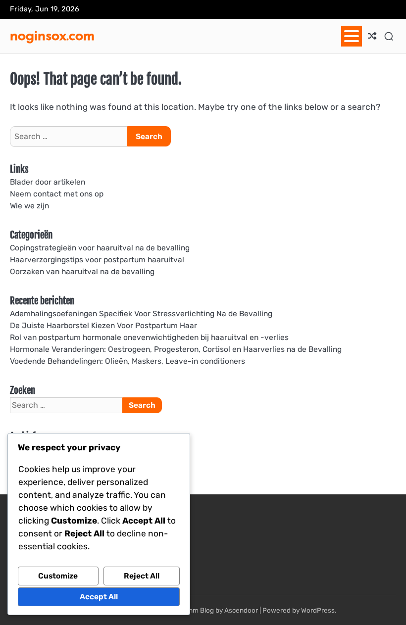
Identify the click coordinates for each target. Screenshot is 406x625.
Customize (58, 575)
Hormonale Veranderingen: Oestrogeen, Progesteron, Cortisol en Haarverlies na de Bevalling (176, 349)
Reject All (141, 575)
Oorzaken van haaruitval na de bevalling (82, 271)
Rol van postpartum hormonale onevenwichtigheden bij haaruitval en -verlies (149, 337)
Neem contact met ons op (56, 193)
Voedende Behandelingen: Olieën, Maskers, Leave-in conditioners (127, 361)
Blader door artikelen (47, 182)
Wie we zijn (29, 205)
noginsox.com (52, 35)
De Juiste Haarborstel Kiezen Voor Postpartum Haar (103, 325)
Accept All (99, 596)
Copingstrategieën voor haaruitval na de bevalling (100, 247)
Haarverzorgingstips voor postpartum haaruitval (97, 259)
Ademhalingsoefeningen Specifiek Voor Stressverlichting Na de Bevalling (141, 313)
